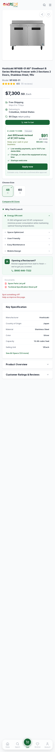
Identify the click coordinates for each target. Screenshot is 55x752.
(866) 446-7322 (22, 270)
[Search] (44, 5)
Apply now (27, 166)
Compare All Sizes (11, 201)
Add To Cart (29, 122)
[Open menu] (50, 5)
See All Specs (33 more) (17, 353)
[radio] (7, 191)
